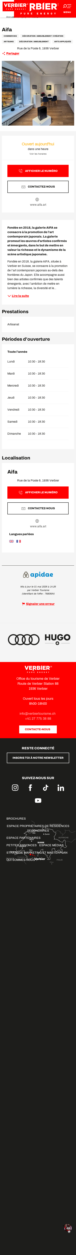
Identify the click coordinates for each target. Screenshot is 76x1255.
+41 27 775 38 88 (38, 718)
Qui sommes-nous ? (21, 859)
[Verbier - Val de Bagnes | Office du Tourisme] (38, 9)
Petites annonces (21, 845)
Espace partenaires (23, 837)
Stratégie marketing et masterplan (37, 852)
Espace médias (51, 845)
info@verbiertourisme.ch (38, 713)
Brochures (16, 818)
